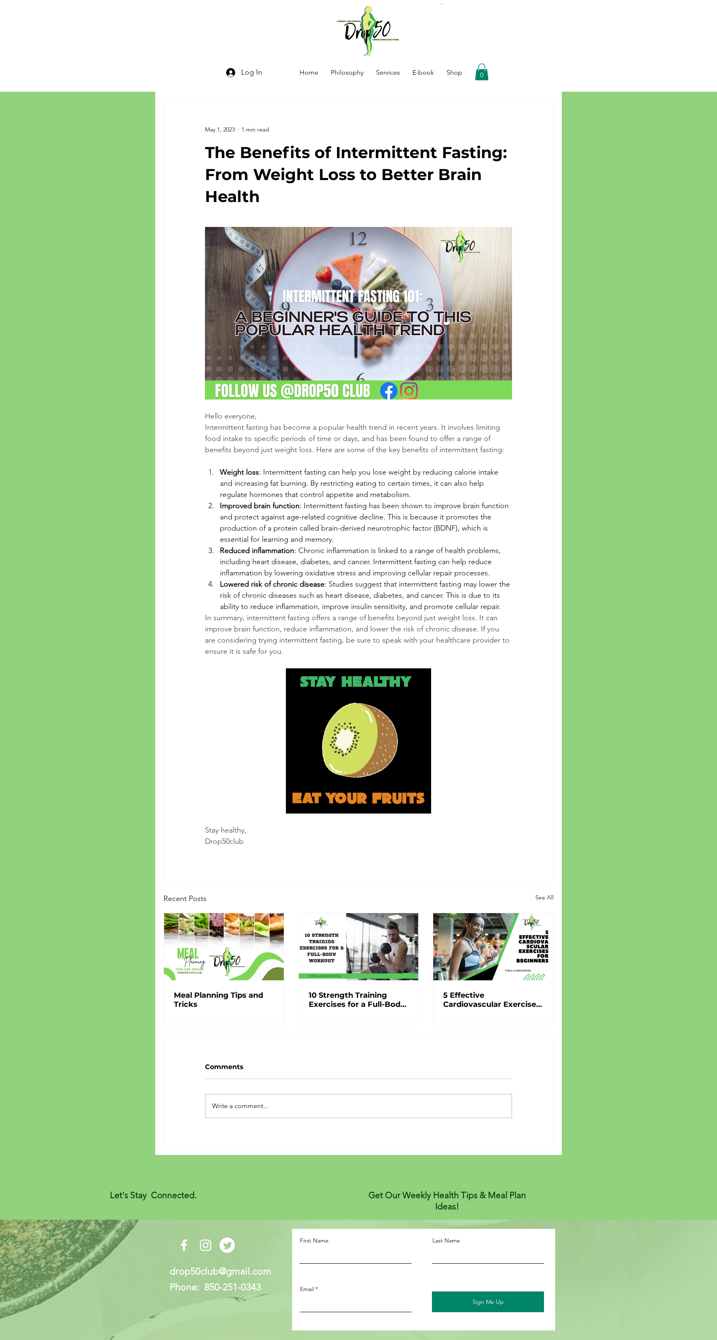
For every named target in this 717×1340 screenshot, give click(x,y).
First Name (314, 1240)
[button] (482, 71)
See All (544, 897)
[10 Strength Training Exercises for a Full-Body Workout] (359, 946)
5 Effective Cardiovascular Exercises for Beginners (491, 1000)
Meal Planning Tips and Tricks (218, 1000)
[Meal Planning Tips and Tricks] (224, 946)
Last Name (446, 1240)
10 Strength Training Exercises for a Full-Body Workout (357, 1000)
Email (307, 1289)
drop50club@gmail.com (220, 1271)
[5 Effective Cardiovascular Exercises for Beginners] (493, 946)
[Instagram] (205, 1245)
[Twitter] (227, 1245)
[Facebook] (184, 1245)
